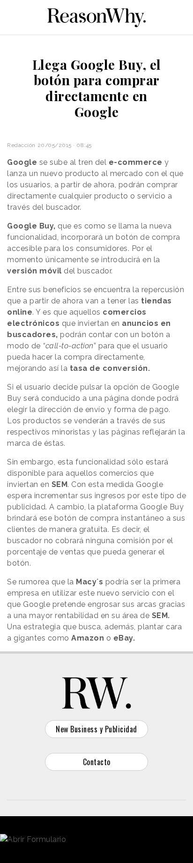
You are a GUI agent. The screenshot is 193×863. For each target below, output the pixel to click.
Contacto (97, 761)
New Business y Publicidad (96, 729)
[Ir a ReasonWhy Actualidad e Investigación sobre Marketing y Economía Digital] (96, 16)
